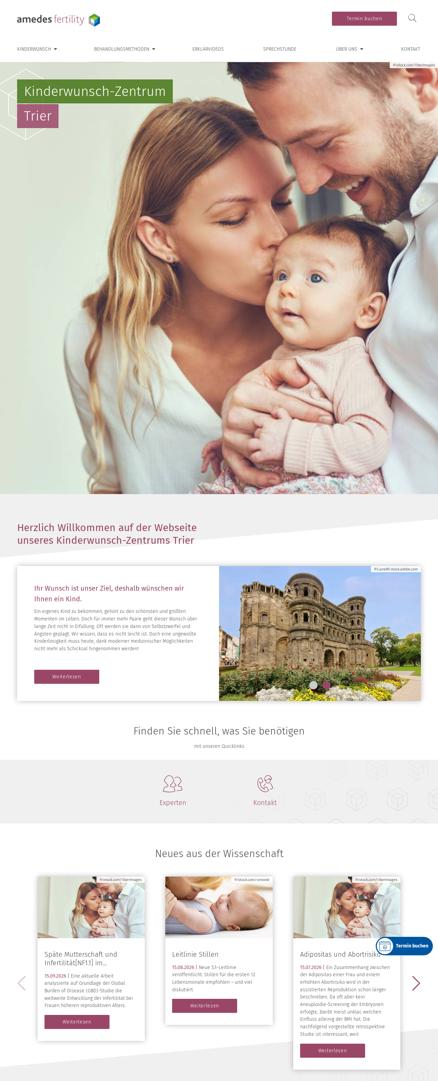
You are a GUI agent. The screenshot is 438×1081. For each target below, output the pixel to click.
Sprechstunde (279, 49)
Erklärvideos (208, 49)
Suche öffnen (412, 18)
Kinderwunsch (34, 49)
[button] (313, 685)
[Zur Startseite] (60, 20)
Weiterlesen (66, 677)
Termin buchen (364, 19)
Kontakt (410, 49)
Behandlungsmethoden (121, 49)
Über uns (346, 49)
